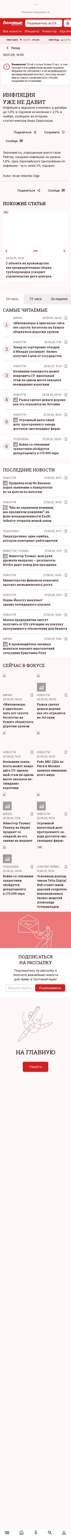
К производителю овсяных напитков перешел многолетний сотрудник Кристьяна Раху (28, 648)
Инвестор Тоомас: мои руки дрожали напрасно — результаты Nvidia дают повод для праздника (29, 560)
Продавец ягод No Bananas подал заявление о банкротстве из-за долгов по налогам (28, 487)
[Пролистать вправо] (64, 251)
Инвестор (49, 31)
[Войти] (64, 1532)
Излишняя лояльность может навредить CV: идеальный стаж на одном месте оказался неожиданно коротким (18, 775)
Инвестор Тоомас (16, 550)
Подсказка (21, 439)
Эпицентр (31, 31)
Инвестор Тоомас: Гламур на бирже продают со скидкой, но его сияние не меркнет (18, 831)
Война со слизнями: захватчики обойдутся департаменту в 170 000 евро (36, 448)
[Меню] (7, 1532)
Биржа (17, 317)
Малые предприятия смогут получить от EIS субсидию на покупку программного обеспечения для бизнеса (35, 624)
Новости (19, 342)
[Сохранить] (66, 318)
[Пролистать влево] (6, 251)
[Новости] (21, 1532)
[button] (20, 988)
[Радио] (36, 1532)
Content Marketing (51, 866)
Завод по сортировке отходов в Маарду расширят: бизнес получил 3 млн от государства (37, 351)
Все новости (12, 31)
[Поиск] (50, 1532)
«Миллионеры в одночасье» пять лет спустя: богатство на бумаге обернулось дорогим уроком (38, 327)
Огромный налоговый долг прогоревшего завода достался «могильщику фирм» (37, 424)
